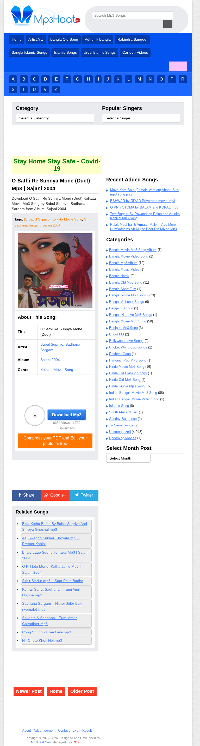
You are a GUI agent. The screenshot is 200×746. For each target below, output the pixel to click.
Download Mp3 (67, 415)
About (26, 730)
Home (17, 39)
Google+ (57, 495)
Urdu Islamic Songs (100, 52)
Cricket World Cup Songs (128, 347)
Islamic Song (119, 406)
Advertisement (44, 730)
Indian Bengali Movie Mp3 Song (133, 393)
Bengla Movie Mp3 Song (127, 321)
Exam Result (82, 730)
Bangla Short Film (122, 289)
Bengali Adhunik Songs (126, 302)
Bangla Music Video (124, 269)
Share (28, 495)
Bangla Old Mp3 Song (125, 282)
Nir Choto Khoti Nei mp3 (42, 640)
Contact (64, 730)
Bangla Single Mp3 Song (127, 295)
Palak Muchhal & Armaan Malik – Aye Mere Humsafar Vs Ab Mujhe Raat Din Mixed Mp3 (143, 227)
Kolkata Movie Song (67, 219)
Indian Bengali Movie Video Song (134, 399)
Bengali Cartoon (121, 308)
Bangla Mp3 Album (123, 263)
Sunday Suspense (123, 419)
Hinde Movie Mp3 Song (126, 367)
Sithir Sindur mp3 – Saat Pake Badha (52, 581)
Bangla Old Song (64, 39)
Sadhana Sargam (27, 225)
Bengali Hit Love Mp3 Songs (130, 315)
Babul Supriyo (38, 219)
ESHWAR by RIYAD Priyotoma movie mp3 (142, 201)
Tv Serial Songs (121, 425)
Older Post (82, 691)
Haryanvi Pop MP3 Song (127, 360)
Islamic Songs (65, 52)
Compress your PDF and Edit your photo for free (55, 441)
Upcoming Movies (122, 438)
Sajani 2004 (51, 225)
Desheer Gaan (120, 354)
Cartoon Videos (135, 52)
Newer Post (29, 691)
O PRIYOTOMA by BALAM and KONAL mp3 (144, 207)
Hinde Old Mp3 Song (124, 380)
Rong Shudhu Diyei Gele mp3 (46, 632)
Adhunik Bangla (98, 39)
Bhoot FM (116, 334)
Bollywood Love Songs (126, 341)
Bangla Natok (119, 276)
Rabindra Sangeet (132, 39)
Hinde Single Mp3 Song (127, 386)
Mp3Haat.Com (41, 742)
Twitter (86, 495)
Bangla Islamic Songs (29, 52)
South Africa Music (123, 412)
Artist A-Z (35, 39)
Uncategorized (120, 432)
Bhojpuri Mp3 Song (123, 328)
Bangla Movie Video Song (128, 256)
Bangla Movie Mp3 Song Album (133, 250)
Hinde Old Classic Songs (128, 373)
